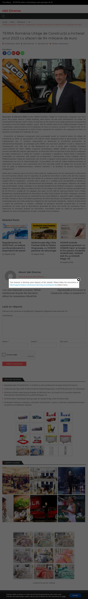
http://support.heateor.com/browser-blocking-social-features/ (32, 285)
